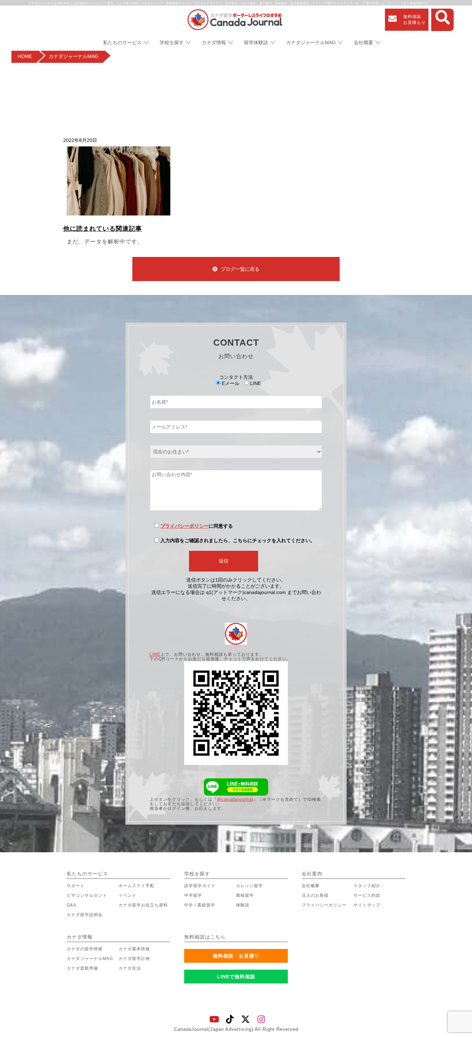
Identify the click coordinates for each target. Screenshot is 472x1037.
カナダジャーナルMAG (311, 42)
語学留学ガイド (200, 886)
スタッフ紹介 (366, 886)
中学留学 (193, 895)
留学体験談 (256, 42)
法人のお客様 (315, 895)
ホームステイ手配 (136, 886)
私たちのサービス (122, 42)
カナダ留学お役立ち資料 (143, 905)
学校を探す (172, 42)
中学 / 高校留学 (199, 905)
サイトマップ (366, 905)
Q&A (71, 905)
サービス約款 (366, 895)
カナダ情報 (214, 42)
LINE (155, 654)
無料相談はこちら (205, 937)
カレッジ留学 (249, 886)
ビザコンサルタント (87, 895)
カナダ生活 (130, 968)
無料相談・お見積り (236, 956)
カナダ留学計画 (134, 959)
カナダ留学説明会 (85, 915)
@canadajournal (235, 799)
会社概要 (363, 42)
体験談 (242, 905)
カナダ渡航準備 (82, 968)
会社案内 (312, 873)
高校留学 (245, 895)
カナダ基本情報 (134, 949)
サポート (76, 886)
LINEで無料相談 (236, 976)
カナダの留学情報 (85, 949)
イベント (127, 895)
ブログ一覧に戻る (240, 269)
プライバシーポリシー (184, 526)
